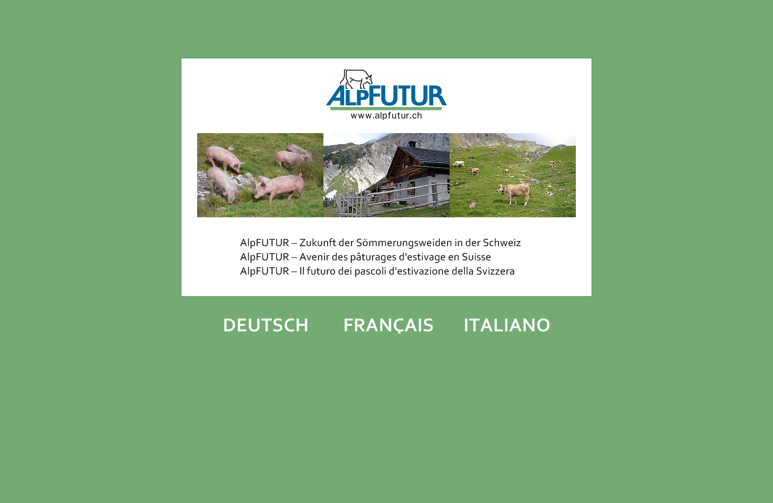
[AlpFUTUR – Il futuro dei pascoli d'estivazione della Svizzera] (386, 277)
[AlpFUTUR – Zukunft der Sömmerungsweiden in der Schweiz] (386, 247)
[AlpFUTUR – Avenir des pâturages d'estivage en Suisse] (386, 260)
